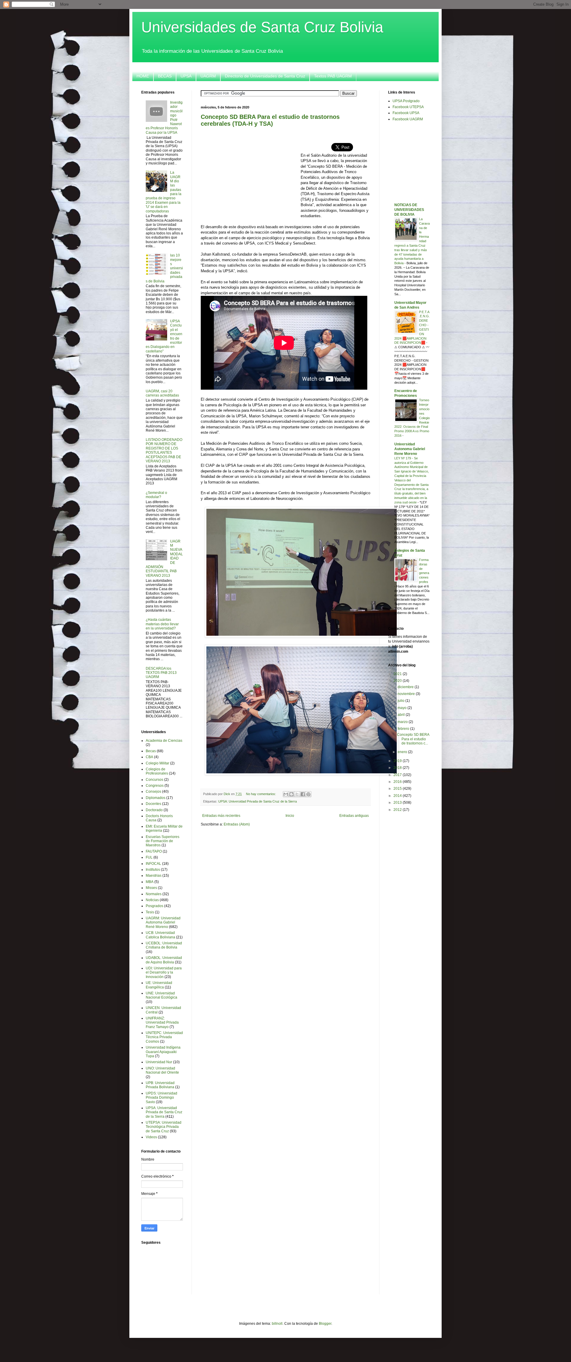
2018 (398, 768)
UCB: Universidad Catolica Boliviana (160, 935)
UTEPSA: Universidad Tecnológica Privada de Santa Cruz (163, 1126)
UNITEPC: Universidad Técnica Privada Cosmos (164, 1037)
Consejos (153, 791)
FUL (149, 857)
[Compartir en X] (297, 794)
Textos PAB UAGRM (333, 76)
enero (403, 752)
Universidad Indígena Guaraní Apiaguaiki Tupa (163, 1051)
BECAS (165, 76)
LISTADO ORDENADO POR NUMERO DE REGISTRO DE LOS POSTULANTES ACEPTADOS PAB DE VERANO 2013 (164, 450)
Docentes (153, 804)
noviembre (407, 694)
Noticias (152, 900)
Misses (151, 888)
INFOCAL (153, 864)
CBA (149, 757)
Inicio (290, 816)
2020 (398, 681)
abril (402, 715)
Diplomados (155, 798)
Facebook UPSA (406, 113)
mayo (402, 708)
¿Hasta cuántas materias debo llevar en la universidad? (162, 624)
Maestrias (153, 875)
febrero (404, 729)
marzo (403, 722)
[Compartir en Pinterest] (308, 794)
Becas (151, 751)
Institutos (153, 869)
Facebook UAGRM (408, 119)
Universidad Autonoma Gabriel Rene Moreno (409, 449)
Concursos (154, 780)
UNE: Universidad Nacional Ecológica (161, 995)
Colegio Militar (157, 763)
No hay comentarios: (261, 794)
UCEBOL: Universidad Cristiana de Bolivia (164, 945)
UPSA (186, 76)
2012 (398, 810)
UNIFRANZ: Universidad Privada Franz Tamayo (162, 1022)
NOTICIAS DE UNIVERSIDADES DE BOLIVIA (409, 210)
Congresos (155, 785)
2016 (398, 782)
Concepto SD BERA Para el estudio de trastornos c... (413, 739)
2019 (398, 761)
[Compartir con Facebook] (303, 794)
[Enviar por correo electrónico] (286, 794)
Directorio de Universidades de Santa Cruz (265, 76)
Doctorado (154, 810)
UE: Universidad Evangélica (159, 985)
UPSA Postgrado (406, 101)
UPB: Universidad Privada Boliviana (160, 1085)
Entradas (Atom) (237, 824)
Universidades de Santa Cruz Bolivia (262, 27)
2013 (398, 802)
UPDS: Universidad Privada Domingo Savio (161, 1097)
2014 (398, 796)
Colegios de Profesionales (157, 771)
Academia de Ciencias (164, 740)
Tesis (150, 912)
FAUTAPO (154, 851)
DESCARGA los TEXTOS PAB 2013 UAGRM (161, 672)
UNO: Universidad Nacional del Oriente (162, 1070)
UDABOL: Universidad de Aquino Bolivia (164, 960)
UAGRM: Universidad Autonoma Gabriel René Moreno (163, 922)
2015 (398, 788)
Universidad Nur (159, 1062)
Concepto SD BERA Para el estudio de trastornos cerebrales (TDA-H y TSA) (270, 120)
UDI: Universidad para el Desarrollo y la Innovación (164, 972)
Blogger (325, 1323)
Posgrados (154, 906)
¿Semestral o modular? (156, 495)
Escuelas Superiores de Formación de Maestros (162, 841)
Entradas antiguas (354, 816)
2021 (398, 674)
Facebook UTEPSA (408, 107)
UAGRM (208, 76)
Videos (151, 1137)
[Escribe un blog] (291, 794)
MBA (149, 882)
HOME (143, 76)
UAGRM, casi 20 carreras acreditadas (162, 393)
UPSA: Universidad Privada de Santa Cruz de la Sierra (257, 801)
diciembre (406, 687)
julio (401, 701)
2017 (398, 775)
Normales (153, 894)
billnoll (277, 1323)
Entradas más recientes (221, 816)
